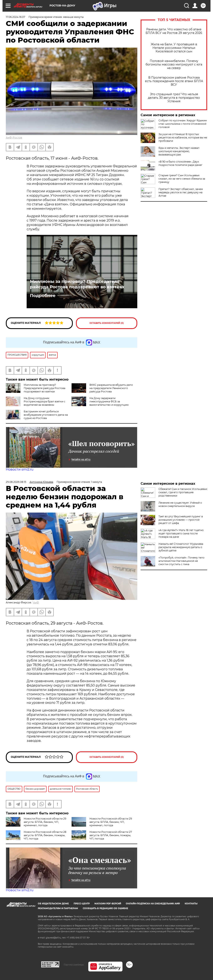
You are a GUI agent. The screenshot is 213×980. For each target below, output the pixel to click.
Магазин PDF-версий (107, 903)
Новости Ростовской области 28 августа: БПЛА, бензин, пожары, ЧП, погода (45, 835)
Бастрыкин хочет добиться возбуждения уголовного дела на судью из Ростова (46, 415)
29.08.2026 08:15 (16, 481)
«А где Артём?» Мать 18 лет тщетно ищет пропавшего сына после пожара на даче (181, 533)
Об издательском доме (53, 903)
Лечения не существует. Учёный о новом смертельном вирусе (180, 504)
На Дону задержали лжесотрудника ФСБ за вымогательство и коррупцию (109, 401)
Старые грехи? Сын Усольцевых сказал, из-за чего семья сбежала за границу (182, 179)
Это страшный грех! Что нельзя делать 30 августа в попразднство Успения (174, 97)
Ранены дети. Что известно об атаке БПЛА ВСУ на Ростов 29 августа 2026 (174, 31)
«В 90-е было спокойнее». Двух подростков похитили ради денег (180, 163)
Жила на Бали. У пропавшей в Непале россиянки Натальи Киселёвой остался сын (174, 48)
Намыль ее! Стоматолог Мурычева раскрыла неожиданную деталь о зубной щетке (181, 547)
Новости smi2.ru (19, 469)
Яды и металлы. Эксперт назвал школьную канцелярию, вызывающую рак (179, 151)
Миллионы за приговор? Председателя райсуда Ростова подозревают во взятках (77, 284)
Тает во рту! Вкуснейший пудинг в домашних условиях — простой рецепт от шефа (181, 520)
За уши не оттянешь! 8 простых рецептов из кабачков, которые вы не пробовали (183, 137)
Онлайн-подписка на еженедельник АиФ (153, 903)
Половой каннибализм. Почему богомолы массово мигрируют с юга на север (174, 64)
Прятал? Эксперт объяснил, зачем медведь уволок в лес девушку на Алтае (181, 192)
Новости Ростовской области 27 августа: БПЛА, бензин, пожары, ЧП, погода (110, 835)
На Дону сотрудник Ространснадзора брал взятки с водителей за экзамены (44, 401)
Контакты (191, 903)
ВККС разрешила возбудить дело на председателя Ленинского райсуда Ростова (111, 388)
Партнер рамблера (74, 964)
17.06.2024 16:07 (15, 16)
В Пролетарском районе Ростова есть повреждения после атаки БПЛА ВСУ (174, 81)
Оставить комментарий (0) (106, 323)
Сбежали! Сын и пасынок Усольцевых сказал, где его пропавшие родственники (183, 492)
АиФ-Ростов (14, 137)
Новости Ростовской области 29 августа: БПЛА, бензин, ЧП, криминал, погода (45, 822)
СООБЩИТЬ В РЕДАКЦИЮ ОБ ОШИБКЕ (105, 908)
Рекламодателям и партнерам (58, 908)
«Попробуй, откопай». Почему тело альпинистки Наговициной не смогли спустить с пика (181, 561)
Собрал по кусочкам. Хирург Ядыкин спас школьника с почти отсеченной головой (183, 124)
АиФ (36, 602)
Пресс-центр (82, 903)
